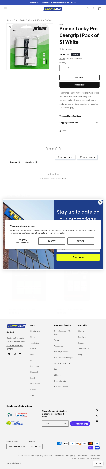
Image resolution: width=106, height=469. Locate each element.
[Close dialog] (100, 202)
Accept (51, 241)
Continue (78, 257)
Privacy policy (59, 233)
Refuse (80, 241)
